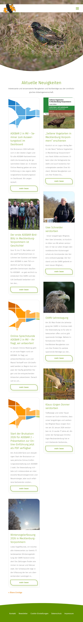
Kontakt (12, 613)
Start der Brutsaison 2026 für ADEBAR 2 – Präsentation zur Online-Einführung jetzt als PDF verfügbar (22, 441)
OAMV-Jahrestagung (56, 317)
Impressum (69, 613)
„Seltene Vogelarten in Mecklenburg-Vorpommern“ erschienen (58, 137)
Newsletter (23, 613)
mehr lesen (24, 188)
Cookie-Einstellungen (39, 613)
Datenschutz (56, 613)
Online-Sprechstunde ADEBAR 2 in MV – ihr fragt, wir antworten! (22, 340)
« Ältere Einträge (15, 592)
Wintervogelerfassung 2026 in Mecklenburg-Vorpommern (22, 538)
